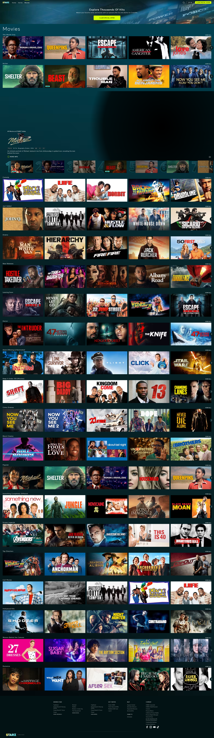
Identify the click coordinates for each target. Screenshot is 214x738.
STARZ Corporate (150, 705)
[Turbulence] (191, 276)
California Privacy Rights (152, 712)
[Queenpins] (65, 47)
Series (20, 3)
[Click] (149, 362)
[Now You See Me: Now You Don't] (191, 76)
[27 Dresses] (23, 650)
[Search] (183, 2)
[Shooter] (23, 621)
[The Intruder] (23, 334)
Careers (148, 708)
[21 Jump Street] (107, 420)
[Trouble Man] (107, 76)
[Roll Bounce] (23, 449)
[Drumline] (191, 190)
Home (14, 3)
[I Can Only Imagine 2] (149, 506)
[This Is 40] (149, 535)
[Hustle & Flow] (107, 219)
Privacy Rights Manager (152, 714)
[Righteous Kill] (191, 535)
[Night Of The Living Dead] (65, 592)
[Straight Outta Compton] (65, 219)
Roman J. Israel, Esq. (77, 708)
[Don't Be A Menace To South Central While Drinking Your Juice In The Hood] (23, 190)
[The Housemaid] (149, 477)
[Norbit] (107, 190)
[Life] (65, 190)
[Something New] (23, 506)
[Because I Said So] (149, 679)
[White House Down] (149, 219)
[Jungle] (65, 506)
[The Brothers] (191, 449)
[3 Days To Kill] (65, 621)
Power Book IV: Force (59, 710)
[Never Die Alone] (191, 420)
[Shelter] (23, 76)
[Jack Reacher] (149, 247)
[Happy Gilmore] (23, 592)
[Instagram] (151, 727)
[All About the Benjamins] (149, 76)
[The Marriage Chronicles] (23, 679)
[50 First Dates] (191, 247)
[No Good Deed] (107, 334)
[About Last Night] (107, 449)
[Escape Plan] (107, 47)
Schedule (129, 716)
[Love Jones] (191, 47)
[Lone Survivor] (65, 362)
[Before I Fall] (191, 650)
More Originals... (58, 714)
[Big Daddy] (65, 391)
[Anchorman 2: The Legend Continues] (149, 564)
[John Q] (23, 219)
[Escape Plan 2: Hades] (23, 305)
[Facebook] (147, 727)
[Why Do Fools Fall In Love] (65, 449)
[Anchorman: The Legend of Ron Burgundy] (65, 564)
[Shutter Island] (107, 535)
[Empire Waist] (149, 650)
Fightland (56, 705)
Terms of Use (149, 716)
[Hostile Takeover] (23, 276)
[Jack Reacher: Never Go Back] (65, 535)
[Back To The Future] (149, 190)
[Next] (211, 47)
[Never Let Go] (65, 305)
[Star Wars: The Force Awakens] (191, 362)
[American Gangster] (149, 47)
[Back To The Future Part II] (149, 305)
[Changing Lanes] (191, 391)
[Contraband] (149, 621)
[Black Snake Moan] (191, 506)
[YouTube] (154, 727)
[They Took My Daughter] (65, 276)
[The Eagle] (191, 621)
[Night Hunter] (107, 621)
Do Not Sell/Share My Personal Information (151, 719)
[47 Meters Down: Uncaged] (65, 334)
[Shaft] (23, 391)
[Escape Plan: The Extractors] (191, 305)
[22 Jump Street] (107, 305)
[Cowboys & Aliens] (107, 564)
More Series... (94, 714)
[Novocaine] (107, 506)
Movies (27, 3)
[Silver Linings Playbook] (191, 679)
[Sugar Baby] (65, 650)
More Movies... (76, 712)
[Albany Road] (149, 276)
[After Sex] (107, 679)
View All (208, 35)
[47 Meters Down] (191, 334)
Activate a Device (132, 706)
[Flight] (107, 362)
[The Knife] (149, 334)
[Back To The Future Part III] (23, 564)
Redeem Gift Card (113, 708)
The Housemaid (76, 710)
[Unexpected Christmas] (149, 449)
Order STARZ (111, 705)
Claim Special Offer (113, 706)
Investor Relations (150, 724)
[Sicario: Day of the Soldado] (191, 219)
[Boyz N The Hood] (23, 362)
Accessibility (130, 710)
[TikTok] (158, 727)
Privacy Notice (149, 710)
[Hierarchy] (65, 247)
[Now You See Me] (23, 420)
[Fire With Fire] (107, 247)
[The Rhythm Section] (107, 650)
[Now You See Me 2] (65, 420)
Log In (110, 710)
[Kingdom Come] (107, 391)
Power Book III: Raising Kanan (59, 707)
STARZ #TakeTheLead (151, 706)
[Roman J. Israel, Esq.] (23, 47)
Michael (74, 705)
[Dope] (149, 420)
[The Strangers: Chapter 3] (107, 276)
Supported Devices (132, 708)
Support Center (131, 705)
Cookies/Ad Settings (151, 722)
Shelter (74, 706)
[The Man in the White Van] (23, 247)
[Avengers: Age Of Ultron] (23, 535)
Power (55, 712)
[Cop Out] (191, 564)
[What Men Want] (65, 679)
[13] (149, 391)
